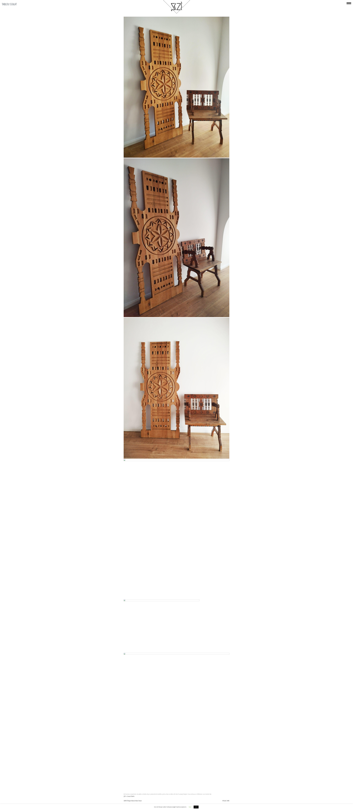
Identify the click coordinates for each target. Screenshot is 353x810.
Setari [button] (190, 807)
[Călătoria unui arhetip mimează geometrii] (176, 13)
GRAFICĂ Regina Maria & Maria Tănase (133, 801)
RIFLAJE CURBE (225, 801)
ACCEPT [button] (196, 807)
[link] (124, 796)
